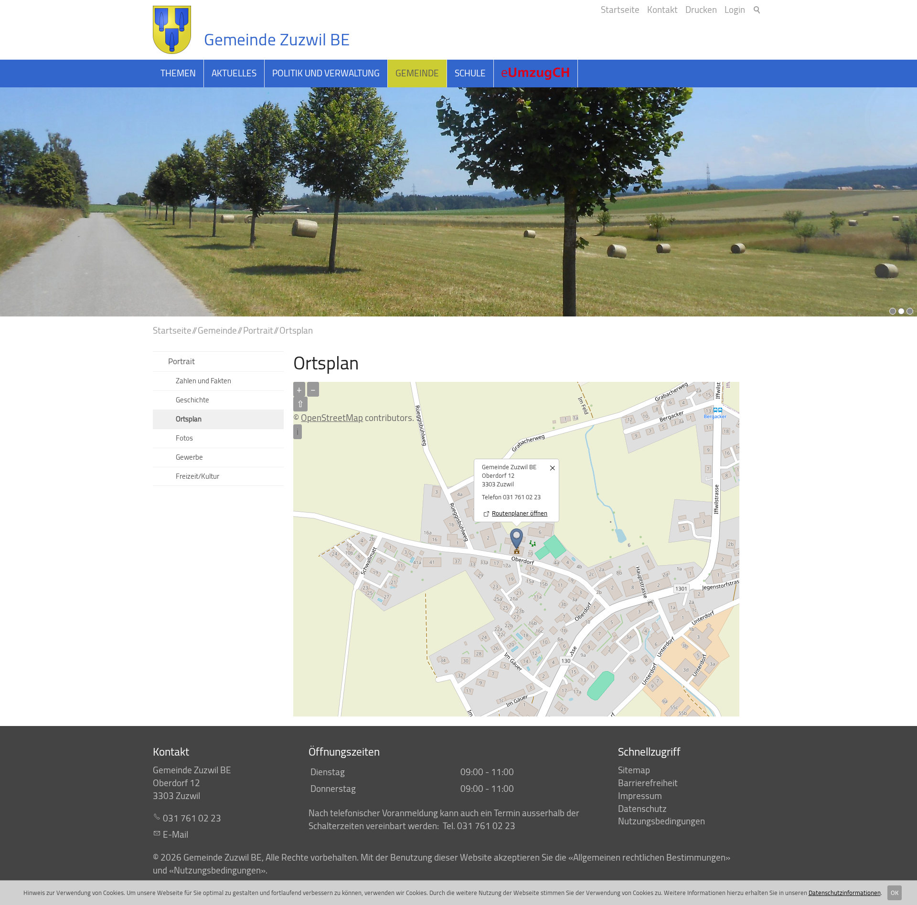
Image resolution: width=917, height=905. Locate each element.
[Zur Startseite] (172, 30)
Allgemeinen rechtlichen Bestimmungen (649, 857)
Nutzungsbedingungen (661, 821)
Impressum (640, 795)
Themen (178, 73)
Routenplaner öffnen (519, 513)
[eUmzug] (535, 73)
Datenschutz (642, 808)
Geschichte (192, 400)
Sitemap (634, 770)
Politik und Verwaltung (326, 73)
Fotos (184, 438)
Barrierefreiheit (648, 782)
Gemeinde (417, 73)
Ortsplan (189, 419)
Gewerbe (189, 457)
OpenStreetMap (332, 417)
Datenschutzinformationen (845, 892)
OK (894, 892)
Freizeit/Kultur (197, 476)
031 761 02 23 (192, 818)
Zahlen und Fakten (203, 381)
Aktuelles (234, 73)
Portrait (181, 361)
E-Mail (175, 834)
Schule (470, 73)
